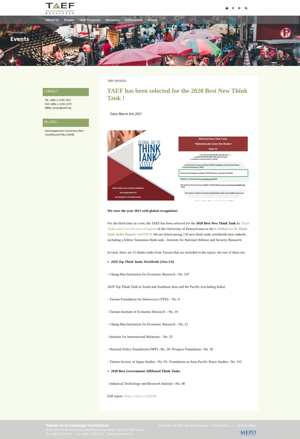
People (69, 20)
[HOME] (226, 8)
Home (13, 32)
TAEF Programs (90, 20)
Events (153, 20)
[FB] (233, 8)
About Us (52, 20)
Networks (113, 20)
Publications (134, 20)
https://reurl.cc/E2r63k (140, 396)
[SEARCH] (246, 8)
